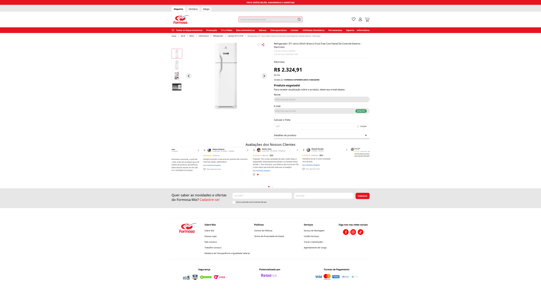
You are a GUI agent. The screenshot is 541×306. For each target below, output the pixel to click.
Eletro (192, 36)
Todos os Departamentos (189, 30)
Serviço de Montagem (314, 230)
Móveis (262, 30)
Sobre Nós (209, 230)
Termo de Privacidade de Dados (269, 236)
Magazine (178, 9)
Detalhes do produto (285, 135)
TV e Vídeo (226, 30)
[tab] (269, 186)
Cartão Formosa (311, 236)
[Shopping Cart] (367, 19)
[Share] (263, 44)
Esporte (350, 30)
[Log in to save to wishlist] (258, 44)
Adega (206, 9)
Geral (183, 36)
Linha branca (204, 36)
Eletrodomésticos (245, 30)
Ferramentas (335, 30)
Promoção (211, 30)
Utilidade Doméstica (313, 30)
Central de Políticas (263, 230)
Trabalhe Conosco (213, 247)
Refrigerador (218, 36)
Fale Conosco (211, 242)
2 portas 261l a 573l (235, 36)
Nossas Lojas (211, 236)
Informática (363, 30)
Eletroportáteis (278, 30)
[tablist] (271, 186)
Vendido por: (297, 80)
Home (174, 36)
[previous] (189, 76)
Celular (294, 30)
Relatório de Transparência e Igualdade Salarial (227, 253)
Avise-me (361, 111)
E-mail (277, 106)
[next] (264, 76)
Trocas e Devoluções (313, 242)
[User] (360, 19)
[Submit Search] (299, 19)
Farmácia (193, 9)
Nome (277, 94)
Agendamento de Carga (315, 247)
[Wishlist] (354, 19)
